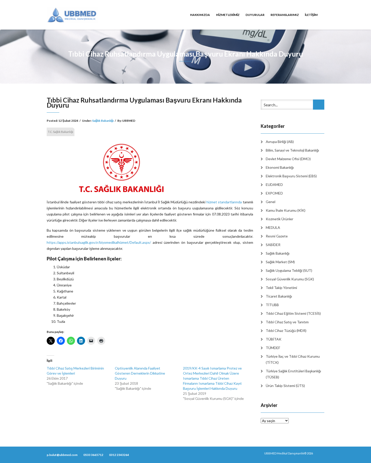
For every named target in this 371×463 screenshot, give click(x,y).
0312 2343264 (119, 455)
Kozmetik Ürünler (279, 219)
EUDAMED (274, 184)
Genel (270, 202)
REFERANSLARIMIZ (285, 15)
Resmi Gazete (277, 236)
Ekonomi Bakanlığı (280, 167)
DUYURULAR (255, 15)
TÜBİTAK (273, 339)
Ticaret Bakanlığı (279, 296)
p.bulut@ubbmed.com (62, 455)
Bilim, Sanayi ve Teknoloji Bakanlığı (292, 150)
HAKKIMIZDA (200, 15)
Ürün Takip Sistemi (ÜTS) (285, 385)
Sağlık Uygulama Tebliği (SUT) (289, 270)
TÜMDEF (273, 348)
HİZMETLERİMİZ (228, 15)
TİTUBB (272, 305)
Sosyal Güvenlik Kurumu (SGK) (290, 279)
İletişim (311, 15)
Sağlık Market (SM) (280, 262)
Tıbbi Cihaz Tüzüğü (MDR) (286, 330)
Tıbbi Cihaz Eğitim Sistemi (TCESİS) (293, 313)
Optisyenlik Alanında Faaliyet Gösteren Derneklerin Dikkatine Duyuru (140, 373)
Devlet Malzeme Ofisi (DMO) (288, 159)
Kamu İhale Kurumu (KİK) (285, 210)
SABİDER (273, 244)
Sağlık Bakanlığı (103, 121)
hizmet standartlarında (224, 202)
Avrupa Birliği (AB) (280, 141)
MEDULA (273, 227)
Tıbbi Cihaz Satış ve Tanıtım (287, 322)
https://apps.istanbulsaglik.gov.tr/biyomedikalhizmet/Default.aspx (98, 242)
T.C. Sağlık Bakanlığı (60, 131)
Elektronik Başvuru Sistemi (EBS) (291, 176)
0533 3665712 (93, 455)
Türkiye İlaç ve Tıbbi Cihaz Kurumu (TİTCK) (293, 359)
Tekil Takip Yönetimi (281, 287)
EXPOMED (274, 193)
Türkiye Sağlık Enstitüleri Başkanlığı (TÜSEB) (293, 374)
